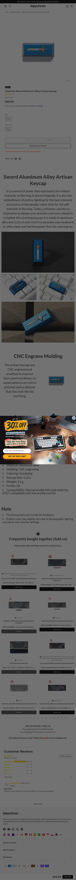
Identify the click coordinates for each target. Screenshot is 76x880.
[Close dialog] (74, 417)
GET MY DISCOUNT (17, 456)
